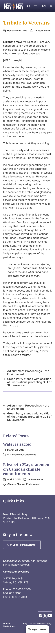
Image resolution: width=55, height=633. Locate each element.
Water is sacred (17, 444)
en (44, 5)
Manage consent (37, 629)
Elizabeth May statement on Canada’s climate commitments (27, 469)
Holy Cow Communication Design (37, 623)
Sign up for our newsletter (21, 544)
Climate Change (16, 484)
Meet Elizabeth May (15, 514)
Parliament (16, 454)
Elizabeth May (9, 626)
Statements (43, 30)
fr (50, 5)
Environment (33, 484)
